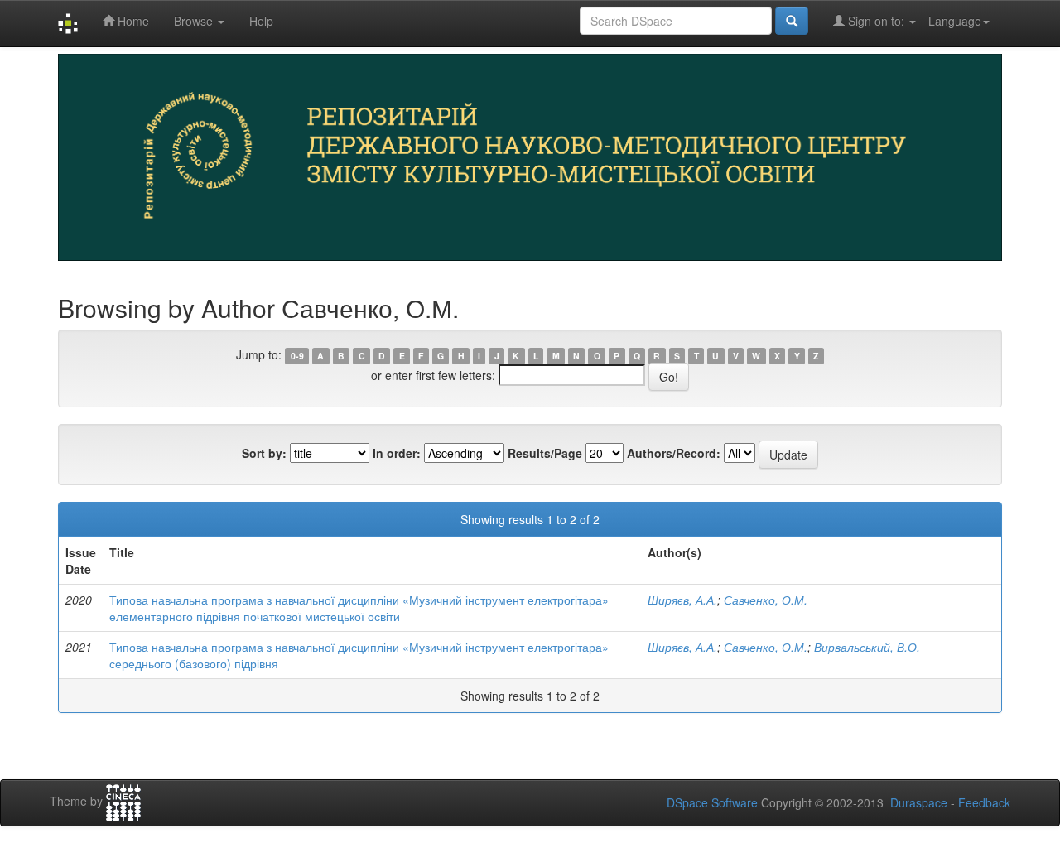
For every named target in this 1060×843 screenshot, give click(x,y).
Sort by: (264, 453)
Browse (195, 20)
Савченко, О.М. (765, 599)
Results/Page (545, 453)
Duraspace (918, 802)
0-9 (297, 355)
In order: (397, 453)
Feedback (984, 802)
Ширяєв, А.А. (682, 599)
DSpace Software (712, 802)
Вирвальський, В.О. (867, 646)
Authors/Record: (673, 453)
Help (261, 20)
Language (954, 20)
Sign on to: (876, 20)
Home (131, 20)
